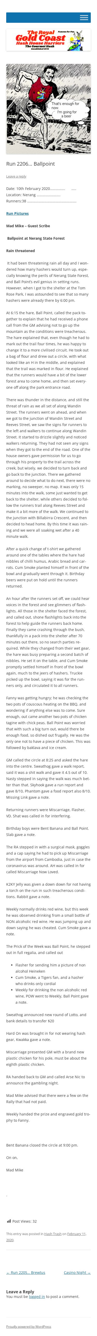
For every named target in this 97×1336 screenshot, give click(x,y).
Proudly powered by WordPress (28, 1326)
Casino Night (77, 1272)
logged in (37, 1296)
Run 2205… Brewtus (25, 1272)
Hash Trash (53, 1233)
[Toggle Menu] (84, 17)
